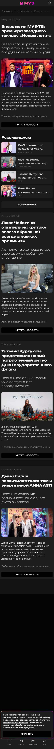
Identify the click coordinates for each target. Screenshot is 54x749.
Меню (9, 744)
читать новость (27, 124)
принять (27, 734)
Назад (44, 744)
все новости (27, 204)
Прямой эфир (33, 744)
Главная (6, 11)
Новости (21, 744)
